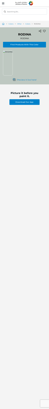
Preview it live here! (27, 80)
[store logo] (24, 3)
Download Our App (24, 102)
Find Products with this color (24, 44)
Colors (11, 24)
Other (19, 24)
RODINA (24, 38)
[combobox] (24, 12)
